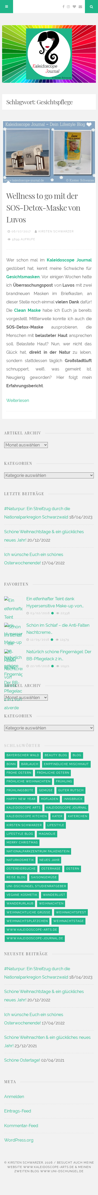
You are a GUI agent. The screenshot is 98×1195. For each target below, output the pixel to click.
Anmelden (14, 1096)
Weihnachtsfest (71, 912)
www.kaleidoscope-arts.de (32, 929)
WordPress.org (18, 1140)
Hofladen (49, 799)
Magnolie (47, 834)
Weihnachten (51, 903)
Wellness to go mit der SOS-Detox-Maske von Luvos (43, 207)
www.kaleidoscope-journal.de (35, 938)
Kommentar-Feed (21, 1125)
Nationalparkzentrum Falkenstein (38, 851)
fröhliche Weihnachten (28, 781)
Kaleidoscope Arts (24, 807)
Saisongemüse (44, 877)
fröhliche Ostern (53, 772)
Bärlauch (29, 764)
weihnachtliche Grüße (28, 912)
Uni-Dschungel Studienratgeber (36, 886)
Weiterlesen (17, 400)
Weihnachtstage (68, 921)
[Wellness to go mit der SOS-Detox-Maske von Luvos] (49, 152)
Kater (57, 816)
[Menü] (6, 6)
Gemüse (46, 790)
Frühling (64, 781)
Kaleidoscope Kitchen (27, 816)
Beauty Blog (56, 755)
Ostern (72, 868)
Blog (77, 755)
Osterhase (51, 868)
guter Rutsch (71, 790)
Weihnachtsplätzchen (27, 921)
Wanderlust (54, 895)
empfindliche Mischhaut (66, 764)
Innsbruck (73, 799)
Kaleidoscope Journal (66, 807)
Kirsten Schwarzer (56, 231)
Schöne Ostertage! (22, 1060)
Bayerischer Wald (23, 755)
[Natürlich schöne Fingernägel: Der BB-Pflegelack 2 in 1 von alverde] (13, 845)
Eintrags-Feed (17, 1111)
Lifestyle (55, 825)
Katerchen (77, 816)
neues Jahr (49, 860)
